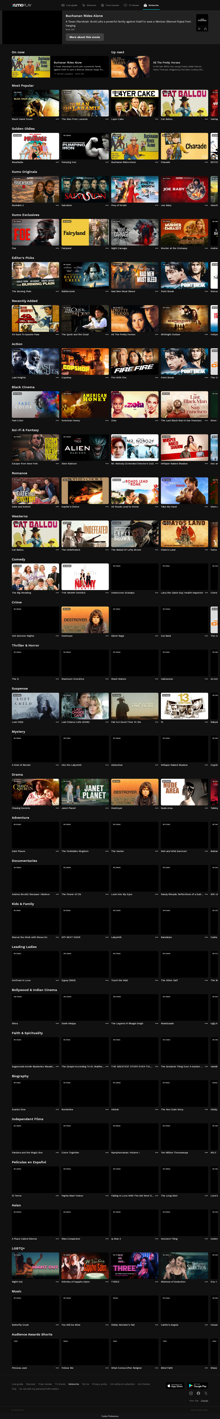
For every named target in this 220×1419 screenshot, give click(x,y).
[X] (206, 1393)
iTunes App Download (175, 1386)
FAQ (14, 1388)
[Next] (208, 102)
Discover (91, 5)
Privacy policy (99, 1384)
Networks (154, 5)
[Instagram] (191, 1393)
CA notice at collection (122, 1384)
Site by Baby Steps (199, 1410)
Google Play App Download (198, 1386)
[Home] (21, 5)
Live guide (71, 5)
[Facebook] (198, 1393)
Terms (85, 1384)
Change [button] (204, 1400)
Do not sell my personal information (39, 1388)
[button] (85, 37)
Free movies (112, 5)
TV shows (134, 5)
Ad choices (144, 1384)
